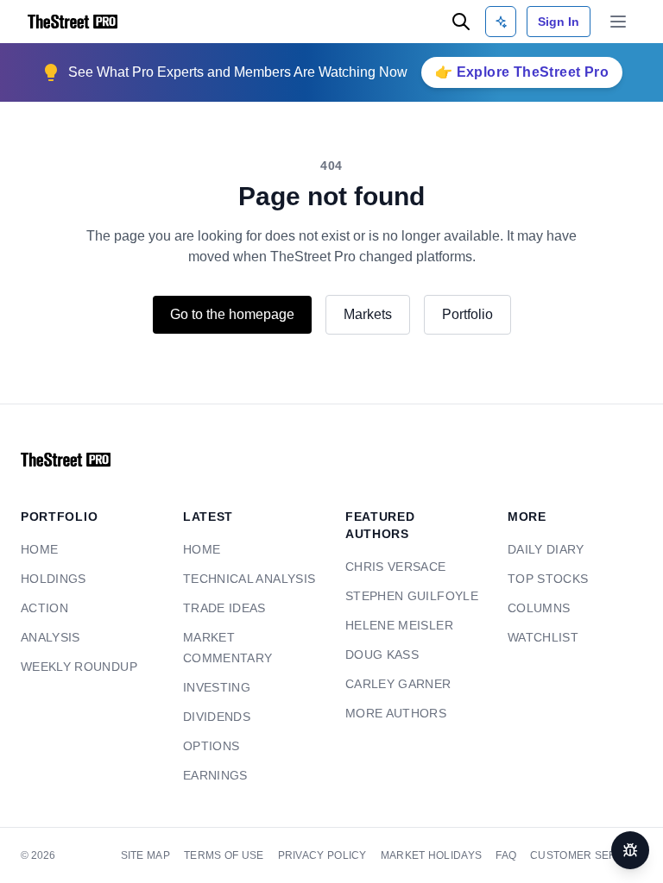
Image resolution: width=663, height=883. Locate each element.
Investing (214, 687)
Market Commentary (248, 658)
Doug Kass (379, 675)
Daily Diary (543, 570)
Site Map (175, 855)
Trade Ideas (221, 629)
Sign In (558, 21)
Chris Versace (392, 587)
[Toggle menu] (618, 21)
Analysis (49, 658)
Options (208, 746)
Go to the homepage (222, 314)
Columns (535, 629)
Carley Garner (394, 705)
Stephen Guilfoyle (405, 617)
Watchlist (541, 658)
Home (37, 570)
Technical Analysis (245, 599)
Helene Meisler (393, 646)
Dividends (213, 717)
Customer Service (590, 855)
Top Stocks (545, 599)
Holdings (50, 599)
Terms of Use (249, 855)
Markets (370, 314)
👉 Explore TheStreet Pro (528, 72)
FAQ (515, 855)
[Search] (461, 21)
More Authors (391, 734)
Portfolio (479, 314)
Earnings (213, 775)
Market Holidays (444, 855)
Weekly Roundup (73, 687)
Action (42, 629)
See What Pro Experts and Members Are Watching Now (230, 72)
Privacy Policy (342, 855)
